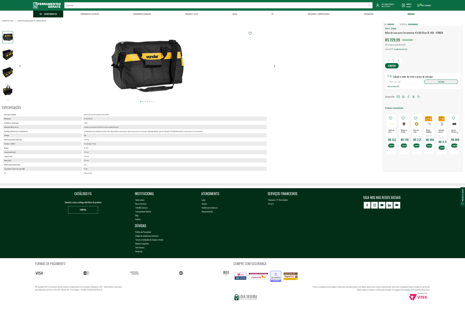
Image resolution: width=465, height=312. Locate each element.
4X (392, 49)
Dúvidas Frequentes (142, 243)
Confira (83, 209)
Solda (234, 14)
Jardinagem (368, 14)
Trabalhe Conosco (141, 207)
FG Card (270, 203)
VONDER (393, 28)
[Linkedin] (389, 205)
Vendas (204, 203)
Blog (136, 215)
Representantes (207, 211)
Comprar (392, 65)
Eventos (138, 219)
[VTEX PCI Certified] (240, 274)
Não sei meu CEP (393, 86)
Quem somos (139, 199)
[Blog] (397, 205)
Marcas (411, 14)
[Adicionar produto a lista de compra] (250, 33)
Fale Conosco (139, 247)
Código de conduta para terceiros (147, 235)
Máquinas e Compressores (319, 14)
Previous (387, 133)
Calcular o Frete (405, 82)
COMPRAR (392, 146)
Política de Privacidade (143, 232)
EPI (272, 14)
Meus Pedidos (386, 6)
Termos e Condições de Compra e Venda (149, 239)
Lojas (203, 199)
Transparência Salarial (143, 211)
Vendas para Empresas (210, 207)
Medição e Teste (191, 14)
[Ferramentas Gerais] (47, 8)
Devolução (138, 251)
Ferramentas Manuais (142, 14)
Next (458, 133)
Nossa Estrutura (141, 203)
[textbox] (218, 5)
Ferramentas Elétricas (89, 14)
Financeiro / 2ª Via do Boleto (278, 199)
